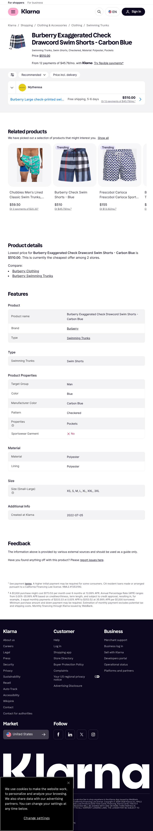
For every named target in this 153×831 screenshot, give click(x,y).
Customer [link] (64, 631)
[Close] (68, 782)
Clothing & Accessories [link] (52, 25)
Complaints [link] (61, 670)
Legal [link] (6, 652)
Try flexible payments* (109, 63)
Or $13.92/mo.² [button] (108, 208)
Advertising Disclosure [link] (68, 686)
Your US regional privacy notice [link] (69, 678)
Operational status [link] (116, 664)
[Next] (139, 177)
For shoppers (16, 2)
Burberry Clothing (25, 271)
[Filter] (12, 75)
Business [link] (113, 631)
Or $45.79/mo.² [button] (63, 208)
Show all (103, 138)
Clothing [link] (76, 25)
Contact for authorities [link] (17, 713)
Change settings (37, 818)
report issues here (91, 560)
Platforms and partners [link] (119, 670)
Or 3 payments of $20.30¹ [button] (24, 208)
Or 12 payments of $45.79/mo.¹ (118, 101)
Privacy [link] (8, 670)
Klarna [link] (12, 25)
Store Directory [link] (63, 658)
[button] (112, 11)
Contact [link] (8, 707)
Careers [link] (8, 646)
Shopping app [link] (62, 652)
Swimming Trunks (78, 338)
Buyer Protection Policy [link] (69, 664)
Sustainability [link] (12, 676)
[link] (58, 734)
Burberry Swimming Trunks (32, 276)
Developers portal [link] (115, 658)
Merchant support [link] (115, 640)
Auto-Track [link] (10, 689)
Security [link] (8, 664)
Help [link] (57, 640)
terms (28, 583)
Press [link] (6, 658)
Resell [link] (7, 683)
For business (35, 2)
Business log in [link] (113, 646)
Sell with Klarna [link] (114, 652)
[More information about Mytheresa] (12, 88)
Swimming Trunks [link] (97, 25)
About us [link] (9, 640)
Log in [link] (57, 646)
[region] (37, 804)
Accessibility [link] (11, 695)
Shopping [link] (27, 25)
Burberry (72, 328)
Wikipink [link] (8, 701)
